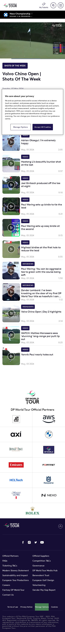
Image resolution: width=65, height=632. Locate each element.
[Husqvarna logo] (48, 480)
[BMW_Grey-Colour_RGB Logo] (48, 434)
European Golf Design (43, 580)
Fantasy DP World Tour (13, 590)
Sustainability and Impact (15, 575)
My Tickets (43, 7)
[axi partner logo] (16, 434)
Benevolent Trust (40, 575)
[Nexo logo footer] (48, 495)
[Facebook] (23, 542)
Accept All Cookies (42, 127)
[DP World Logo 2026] (48, 449)
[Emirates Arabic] (16, 465)
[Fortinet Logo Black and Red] (48, 465)
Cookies (54, 607)
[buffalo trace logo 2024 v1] (16, 449)
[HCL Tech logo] (16, 480)
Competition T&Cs (41, 560)
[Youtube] (42, 542)
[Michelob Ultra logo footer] (16, 495)
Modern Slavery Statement (15, 570)
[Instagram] (29, 542)
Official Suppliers (40, 556)
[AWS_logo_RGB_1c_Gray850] (48, 419)
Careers (6, 585)
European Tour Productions (15, 580)
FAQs (4, 560)
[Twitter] (36, 542)
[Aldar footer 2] (16, 419)
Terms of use (12, 607)
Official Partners (10, 556)
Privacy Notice (26, 607)
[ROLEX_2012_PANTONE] (32, 510)
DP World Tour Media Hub (44, 570)
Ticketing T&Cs (9, 565)
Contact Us (8, 594)
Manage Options (42, 607)
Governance (38, 565)
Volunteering (38, 585)
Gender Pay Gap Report (43, 590)
